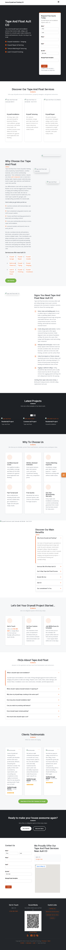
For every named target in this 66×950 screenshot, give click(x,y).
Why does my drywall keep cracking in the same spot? (23, 694)
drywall (13, 29)
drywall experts (48, 543)
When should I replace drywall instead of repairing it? (22, 689)
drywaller (48, 131)
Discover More (39, 828)
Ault (34, 943)
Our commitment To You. (44, 588)
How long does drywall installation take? (19, 700)
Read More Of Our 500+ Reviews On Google (33, 801)
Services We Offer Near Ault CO (46, 566)
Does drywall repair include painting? (18, 711)
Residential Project (8, 421)
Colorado (28, 943)
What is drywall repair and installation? (18, 672)
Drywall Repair (50, 114)
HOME (22, 943)
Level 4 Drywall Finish (11, 272)
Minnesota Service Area (52, 911)
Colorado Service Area (52, 915)
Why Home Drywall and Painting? (47, 538)
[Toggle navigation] (58, 2)
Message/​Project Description (47, 57)
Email (44, 43)
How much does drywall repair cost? (17, 716)
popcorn (28, 123)
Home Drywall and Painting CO (14, 2)
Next (49, 941)
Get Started (10, 280)
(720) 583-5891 (13, 911)
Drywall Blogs (33, 932)
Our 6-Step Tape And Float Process (47, 571)
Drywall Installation (13, 114)
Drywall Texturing (32, 114)
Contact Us (52, 908)
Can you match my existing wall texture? (19, 705)
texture (51, 555)
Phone (44, 37)
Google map (39, 859)
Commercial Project (30, 421)
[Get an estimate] (63, 475)
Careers (52, 918)
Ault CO (39, 583)
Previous (44, 941)
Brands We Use (41, 577)
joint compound (15, 177)
